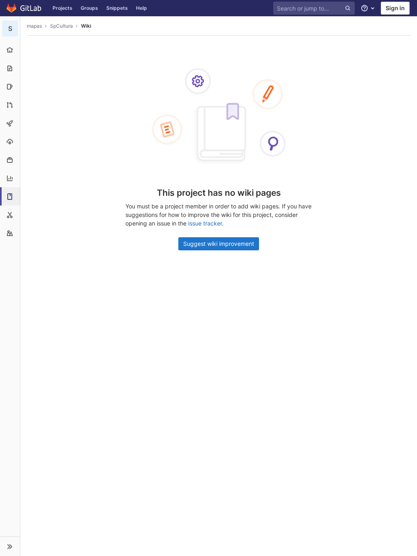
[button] (10, 546)
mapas (34, 26)
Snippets (117, 8)
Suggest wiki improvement (218, 243)
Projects (62, 8)
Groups (89, 8)
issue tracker (205, 223)
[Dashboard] (24, 8)
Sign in (395, 7)
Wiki (86, 26)
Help (141, 8)
